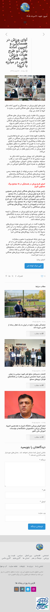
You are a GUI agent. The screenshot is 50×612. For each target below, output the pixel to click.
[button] (25, 22)
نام (43, 490)
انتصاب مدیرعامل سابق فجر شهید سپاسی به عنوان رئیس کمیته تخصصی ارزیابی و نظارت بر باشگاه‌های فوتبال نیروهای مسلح (26, 377)
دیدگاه (42, 460)
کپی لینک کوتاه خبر (34, 266)
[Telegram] (27, 589)
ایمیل (42, 501)
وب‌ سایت (41, 513)
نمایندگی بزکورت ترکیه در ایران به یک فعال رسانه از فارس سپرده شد (26, 326)
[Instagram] (33, 589)
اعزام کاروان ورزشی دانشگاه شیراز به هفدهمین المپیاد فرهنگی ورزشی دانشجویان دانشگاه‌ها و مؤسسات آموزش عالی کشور (25, 428)
